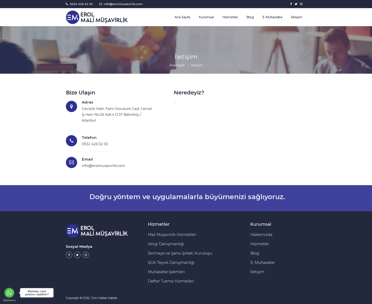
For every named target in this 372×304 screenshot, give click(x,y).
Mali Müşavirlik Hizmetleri (172, 234)
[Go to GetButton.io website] (9, 300)
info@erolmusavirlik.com (123, 4)
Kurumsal (206, 17)
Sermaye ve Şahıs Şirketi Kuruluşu (180, 253)
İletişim (296, 17)
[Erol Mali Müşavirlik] (97, 17)
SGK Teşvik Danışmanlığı (171, 262)
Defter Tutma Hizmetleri (171, 281)
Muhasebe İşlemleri (166, 271)
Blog (250, 17)
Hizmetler (230, 17)
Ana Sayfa (182, 17)
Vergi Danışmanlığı (166, 244)
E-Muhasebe (272, 17)
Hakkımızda (261, 234)
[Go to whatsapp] (9, 293)
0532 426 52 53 (81, 4)
